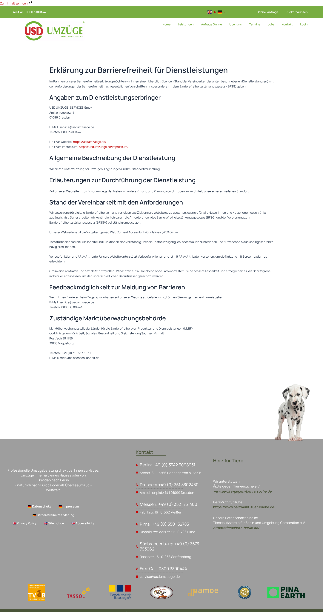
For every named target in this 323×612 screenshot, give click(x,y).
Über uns (235, 24)
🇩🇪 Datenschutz (39, 506)
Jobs (271, 24)
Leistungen (186, 24)
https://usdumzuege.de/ (89, 142)
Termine (254, 24)
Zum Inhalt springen (14, 3)
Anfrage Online (211, 24)
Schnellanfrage (267, 12)
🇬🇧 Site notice (54, 523)
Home (166, 24)
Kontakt (287, 24)
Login (304, 24)
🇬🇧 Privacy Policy (24, 523)
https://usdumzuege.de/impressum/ (103, 147)
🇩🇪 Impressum (69, 506)
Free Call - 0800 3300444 (29, 12)
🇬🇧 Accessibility (82, 523)
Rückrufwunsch (297, 12)
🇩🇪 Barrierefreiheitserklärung (53, 515)
